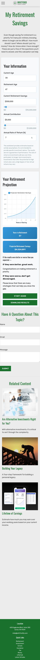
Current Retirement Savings (15, 96)
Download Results (20, 303)
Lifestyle (20, 655)
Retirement (20, 641)
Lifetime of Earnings (12, 513)
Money (20, 653)
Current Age (9, 73)
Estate (20, 646)
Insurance (20, 648)
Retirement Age (10, 84)
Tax (20, 650)
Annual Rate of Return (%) (15, 132)
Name (2, 324)
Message (4, 350)
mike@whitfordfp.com (20, 633)
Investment (20, 643)
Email (2, 337)
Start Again (20, 296)
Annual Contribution (12, 114)
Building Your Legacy (12, 468)
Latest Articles (20, 657)
